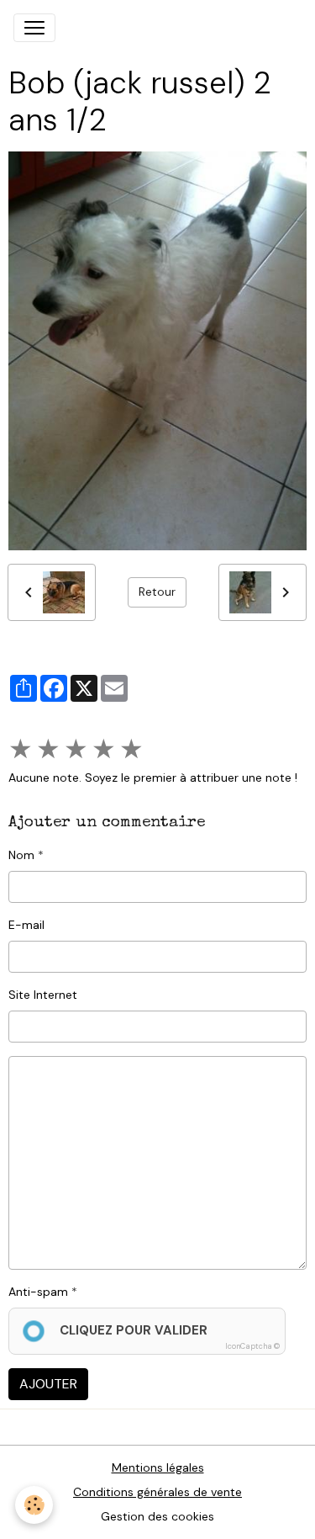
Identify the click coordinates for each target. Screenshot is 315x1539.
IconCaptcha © (252, 1346)
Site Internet (42, 994)
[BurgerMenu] (34, 27)
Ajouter (48, 1384)
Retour (157, 591)
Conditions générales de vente (157, 1491)
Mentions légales (158, 1467)
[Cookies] (34, 1505)
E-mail (26, 924)
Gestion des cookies (157, 1516)
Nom (21, 854)
